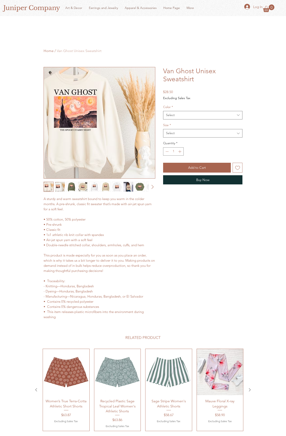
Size (167, 125)
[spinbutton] (173, 151)
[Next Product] (249, 389)
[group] (143, 389)
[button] (268, 8)
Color (168, 107)
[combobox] (202, 115)
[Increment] (180, 151)
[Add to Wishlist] (238, 168)
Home (49, 51)
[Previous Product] (36, 389)
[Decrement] (166, 151)
